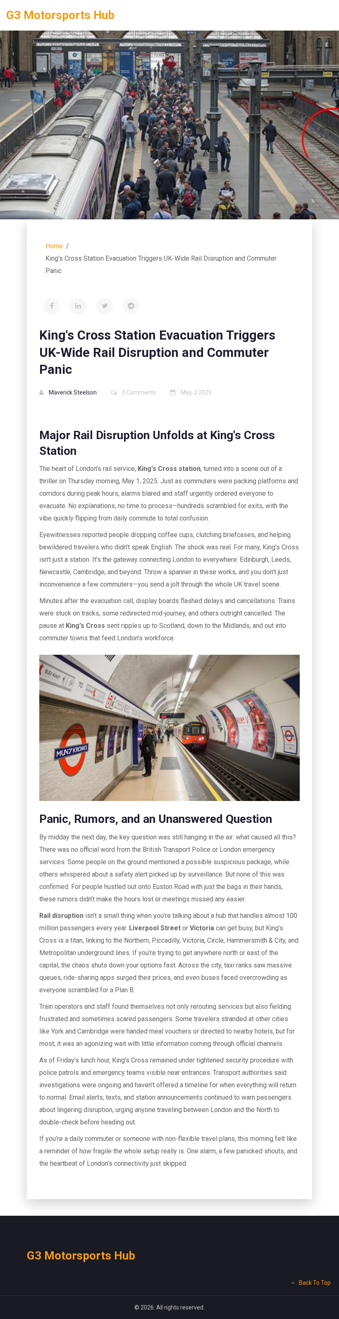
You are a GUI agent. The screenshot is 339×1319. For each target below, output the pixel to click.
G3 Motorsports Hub (60, 15)
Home (54, 246)
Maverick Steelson (73, 392)
